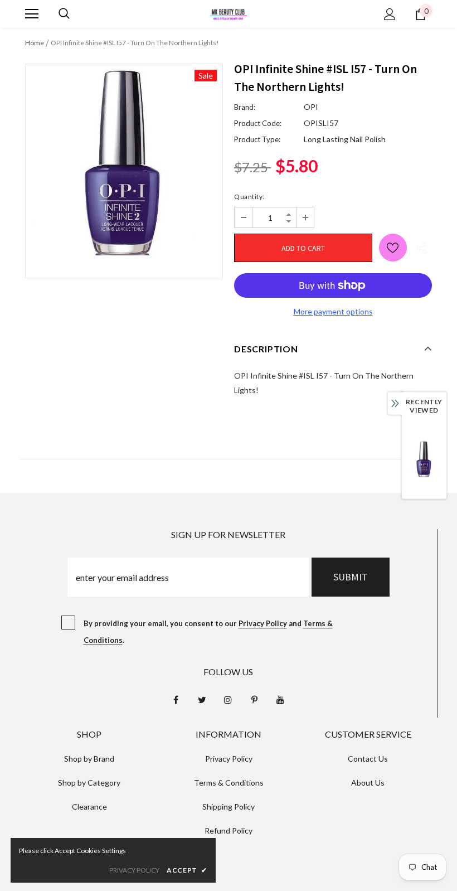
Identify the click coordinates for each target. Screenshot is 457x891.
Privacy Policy (263, 623)
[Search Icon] (64, 14)
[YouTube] (280, 699)
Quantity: (249, 196)
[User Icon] (390, 14)
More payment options (333, 311)
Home (34, 42)
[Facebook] (176, 699)
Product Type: (257, 139)
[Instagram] (228, 699)
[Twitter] (202, 699)
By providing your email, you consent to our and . (208, 632)
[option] (124, 162)
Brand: (244, 107)
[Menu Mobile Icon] (31, 14)
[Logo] (228, 13)
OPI (311, 107)
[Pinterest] (254, 699)
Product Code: (257, 123)
